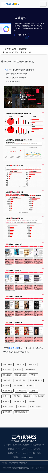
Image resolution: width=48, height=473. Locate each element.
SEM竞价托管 (21, 391)
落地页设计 (32, 364)
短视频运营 (20, 364)
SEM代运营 (7, 375)
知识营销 (32, 401)
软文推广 (30, 385)
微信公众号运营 (20, 375)
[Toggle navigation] (43, 4)
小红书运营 (6, 380)
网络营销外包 (7, 391)
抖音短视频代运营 (36, 380)
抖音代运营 (21, 407)
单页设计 (33, 375)
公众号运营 (6, 412)
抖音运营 (18, 370)
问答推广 (6, 396)
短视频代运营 (30, 370)
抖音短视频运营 (19, 401)
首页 (14, 49)
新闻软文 (6, 401)
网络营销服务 (18, 385)
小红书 (6, 70)
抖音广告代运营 (35, 407)
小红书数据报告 (20, 380)
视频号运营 (6, 370)
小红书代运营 (14, 348)
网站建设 (27, 396)
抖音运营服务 (7, 364)
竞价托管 (6, 385)
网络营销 (17, 396)
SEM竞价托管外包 (21, 412)
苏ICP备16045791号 (38, 468)
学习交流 (20, 35)
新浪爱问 (33, 391)
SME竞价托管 (22, 463)
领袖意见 (23, 49)
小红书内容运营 (8, 407)
